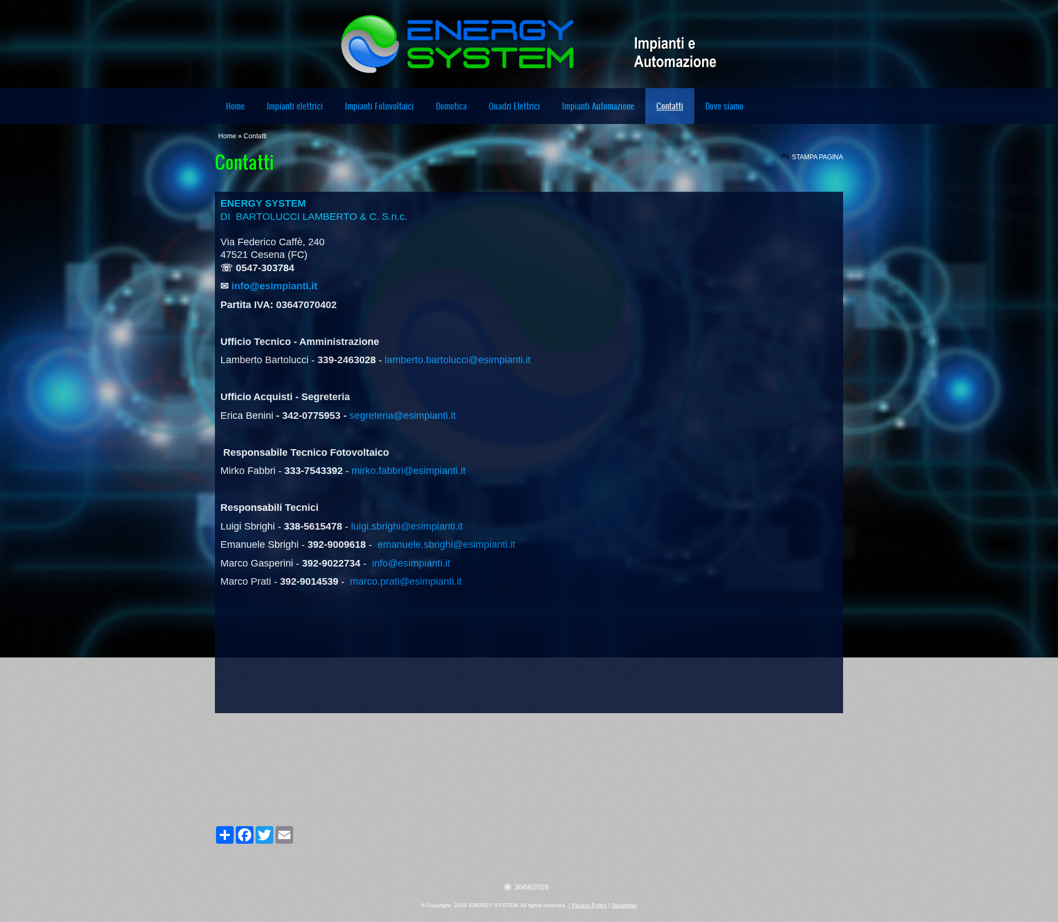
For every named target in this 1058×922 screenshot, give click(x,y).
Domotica (451, 106)
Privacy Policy (589, 905)
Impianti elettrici (295, 106)
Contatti (669, 106)
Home (235, 106)
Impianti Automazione (598, 106)
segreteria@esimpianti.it (402, 415)
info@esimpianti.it (274, 286)
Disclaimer (624, 905)
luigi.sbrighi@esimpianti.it (407, 526)
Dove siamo (724, 106)
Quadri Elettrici (514, 106)
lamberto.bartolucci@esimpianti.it (458, 359)
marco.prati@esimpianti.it (406, 581)
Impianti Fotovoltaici (379, 106)
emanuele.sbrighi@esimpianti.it (446, 544)
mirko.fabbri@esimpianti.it (409, 470)
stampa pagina (817, 157)
